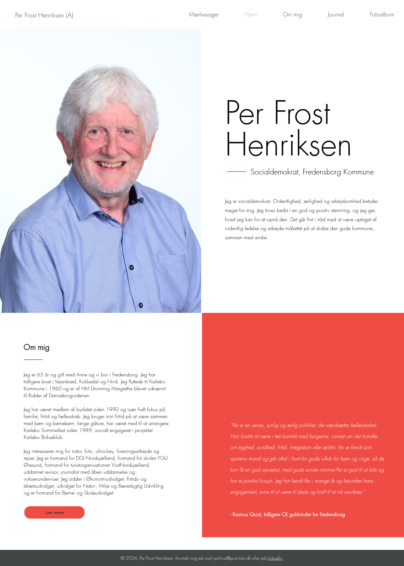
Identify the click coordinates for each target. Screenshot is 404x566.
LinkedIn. (275, 558)
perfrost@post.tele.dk (232, 558)
